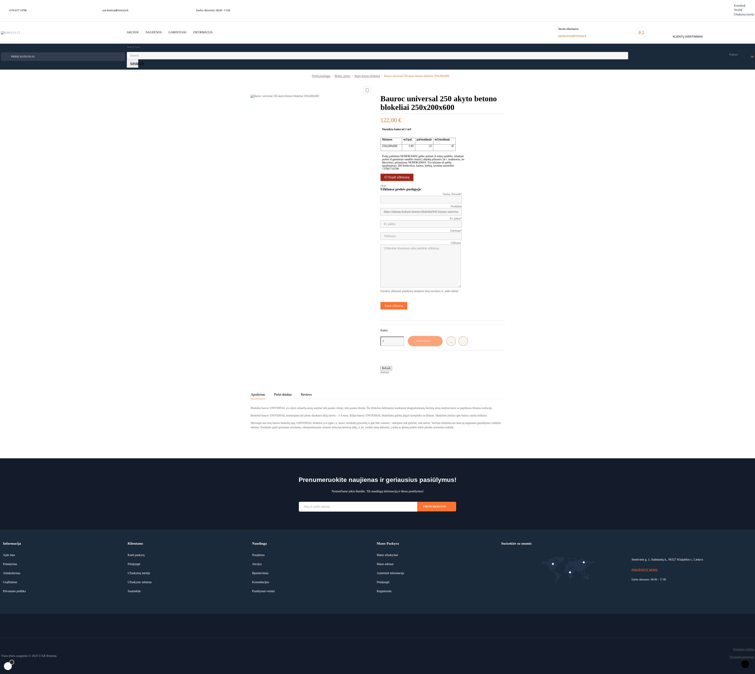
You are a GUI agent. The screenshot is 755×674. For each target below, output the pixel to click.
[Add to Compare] (463, 341)
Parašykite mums (644, 569)
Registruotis (384, 591)
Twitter (400, 372)
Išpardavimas (260, 573)
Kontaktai (739, 5)
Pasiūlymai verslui (263, 591)
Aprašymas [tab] (258, 394)
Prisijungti (134, 564)
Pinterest (406, 372)
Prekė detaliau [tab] (283, 394)
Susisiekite (134, 591)
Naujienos (258, 555)
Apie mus (9, 555)
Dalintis (394, 372)
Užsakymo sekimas (140, 582)
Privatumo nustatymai (742, 657)
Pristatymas (10, 564)
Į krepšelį (422, 341)
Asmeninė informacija (390, 573)
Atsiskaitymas (11, 573)
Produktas (456, 206)
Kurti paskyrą (136, 555)
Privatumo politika (14, 591)
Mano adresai (385, 564)
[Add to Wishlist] (451, 341)
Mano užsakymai (387, 555)
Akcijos (257, 564)
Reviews (306, 394)
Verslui (738, 9)
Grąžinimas (10, 582)
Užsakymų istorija (744, 14)
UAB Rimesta (47, 655)
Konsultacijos (260, 582)
